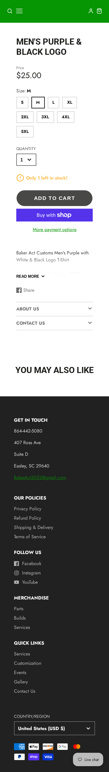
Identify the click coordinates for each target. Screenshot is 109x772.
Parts (18, 608)
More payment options (54, 229)
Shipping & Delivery (33, 527)
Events (20, 672)
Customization (27, 663)
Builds (20, 618)
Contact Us (24, 691)
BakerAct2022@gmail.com (40, 477)
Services (22, 627)
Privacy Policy (27, 508)
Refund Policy (27, 518)
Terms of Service (30, 536)
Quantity (26, 149)
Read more (27, 276)
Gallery (21, 681)
